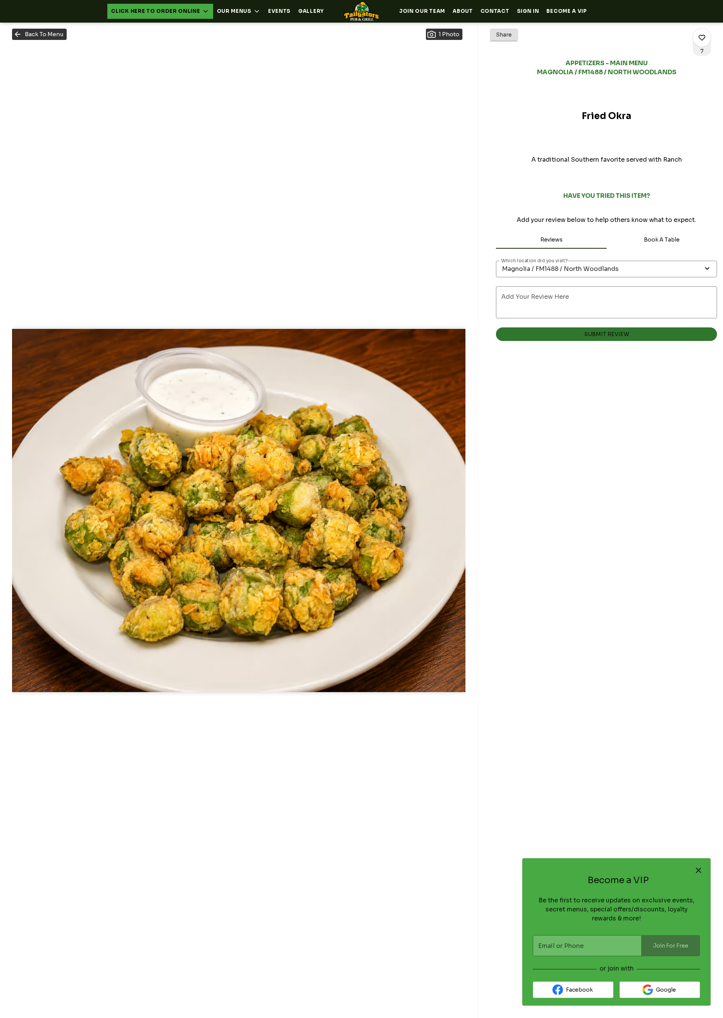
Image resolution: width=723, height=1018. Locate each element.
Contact (494, 11)
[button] (160, 11)
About (463, 11)
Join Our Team (422, 11)
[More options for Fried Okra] (702, 38)
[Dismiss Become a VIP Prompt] (698, 870)
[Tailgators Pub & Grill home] (361, 11)
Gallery (311, 11)
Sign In (528, 11)
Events (279, 11)
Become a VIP (566, 11)
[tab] (551, 240)
